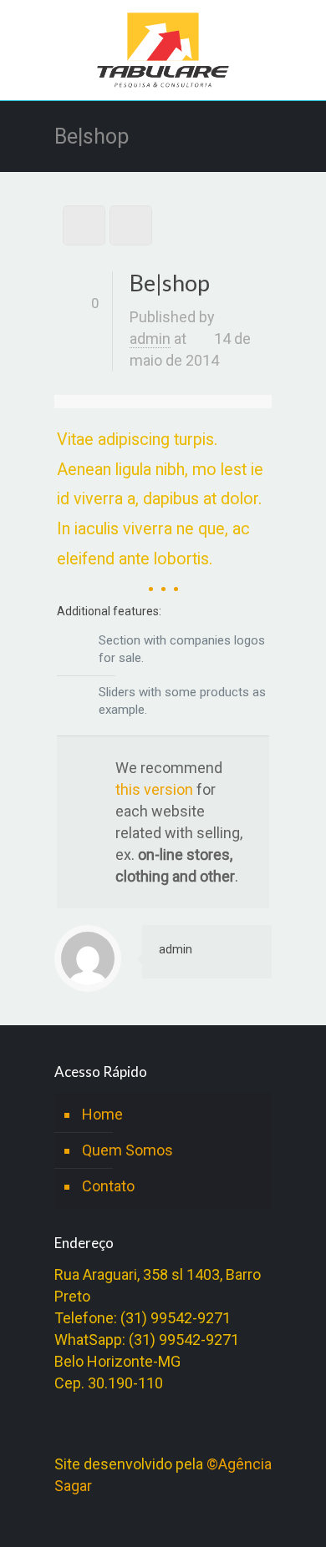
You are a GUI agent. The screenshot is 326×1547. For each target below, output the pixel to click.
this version (154, 789)
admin (150, 338)
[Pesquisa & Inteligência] (163, 54)
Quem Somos (127, 1150)
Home (102, 1114)
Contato (108, 1186)
